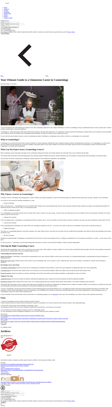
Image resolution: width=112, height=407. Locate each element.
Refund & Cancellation (35, 382)
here (84, 303)
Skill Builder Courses (22, 370)
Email (2, 25)
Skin (9, 368)
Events (5, 15)
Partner (6, 16)
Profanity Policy (25, 382)
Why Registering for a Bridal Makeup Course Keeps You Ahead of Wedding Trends (22, 315)
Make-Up (3, 368)
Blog (12, 365)
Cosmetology (16, 368)
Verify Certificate (24, 365)
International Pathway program (9, 370)
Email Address (4, 394)
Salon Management (38, 370)
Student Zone (7, 13)
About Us (6, 9)
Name (2, 22)
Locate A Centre (8, 18)
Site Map (31, 364)
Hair (7, 368)
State (2, 29)
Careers (6, 365)
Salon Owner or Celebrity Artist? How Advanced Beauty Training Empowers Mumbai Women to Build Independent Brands (33, 321)
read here (55, 294)
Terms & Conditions (46, 382)
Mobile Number (5, 24)
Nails (11, 368)
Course (2, 27)
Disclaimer (3, 382)
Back (2, 76)
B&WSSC (30, 370)
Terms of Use (9, 382)
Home (5, 7)
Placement (6, 12)
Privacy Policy (71, 32)
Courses (6, 10)
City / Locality (4, 30)
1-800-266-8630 (5, 373)
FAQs (9, 365)
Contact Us (17, 365)
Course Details (4, 396)
